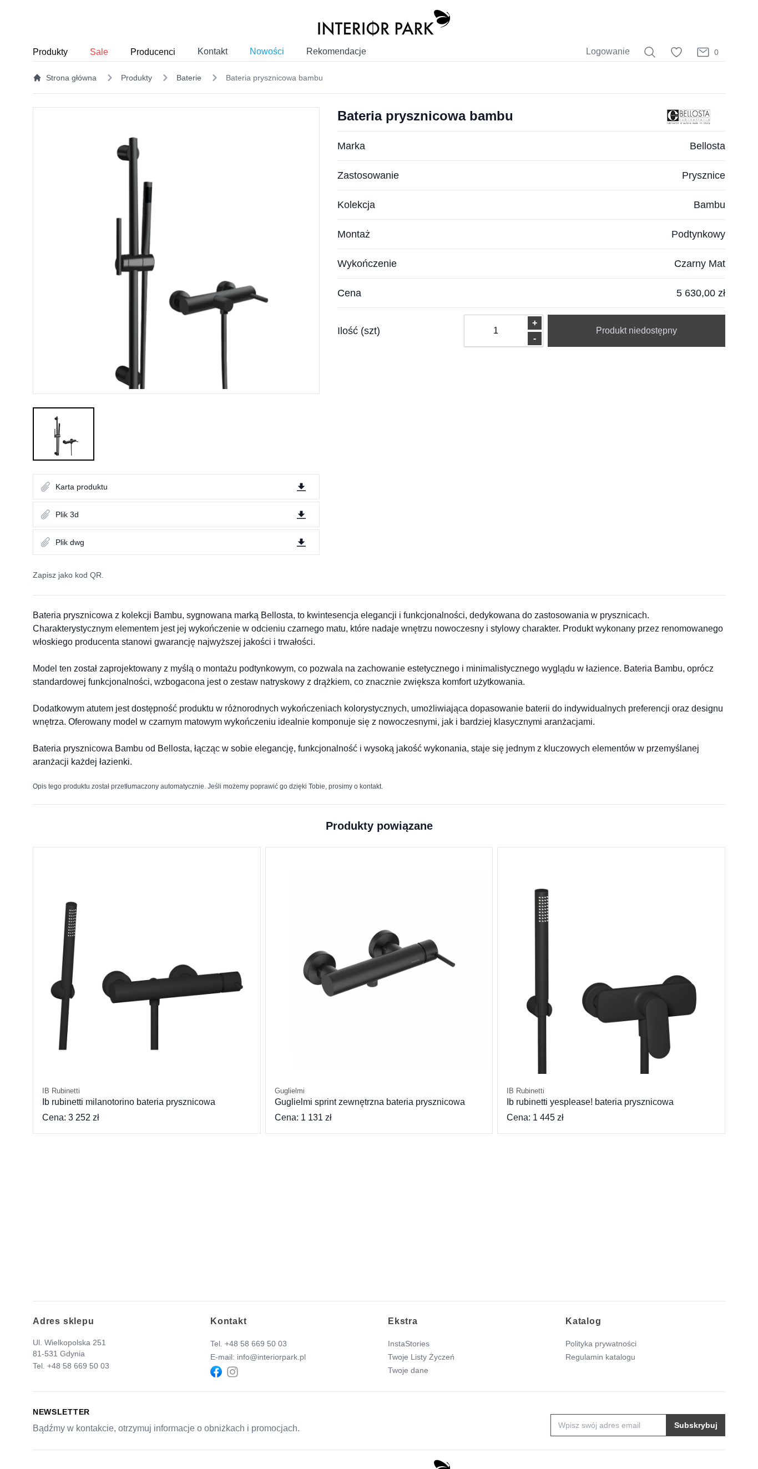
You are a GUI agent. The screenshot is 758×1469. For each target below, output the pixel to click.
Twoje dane (408, 1370)
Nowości (267, 51)
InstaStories (408, 1343)
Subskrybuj (695, 1425)
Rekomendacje (336, 51)
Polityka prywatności (600, 1343)
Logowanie (608, 51)
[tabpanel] (176, 250)
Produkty (136, 77)
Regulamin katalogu (600, 1356)
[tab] (63, 434)
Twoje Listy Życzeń (421, 1356)
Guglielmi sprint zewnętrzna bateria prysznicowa (370, 1096)
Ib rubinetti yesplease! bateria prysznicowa (590, 1096)
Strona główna (71, 77)
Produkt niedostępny (636, 330)
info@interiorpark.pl (271, 1356)
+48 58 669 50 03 (78, 1365)
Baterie (188, 77)
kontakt (370, 786)
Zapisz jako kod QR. (68, 575)
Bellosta (707, 146)
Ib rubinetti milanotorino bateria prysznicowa (128, 1096)
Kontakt (213, 51)
